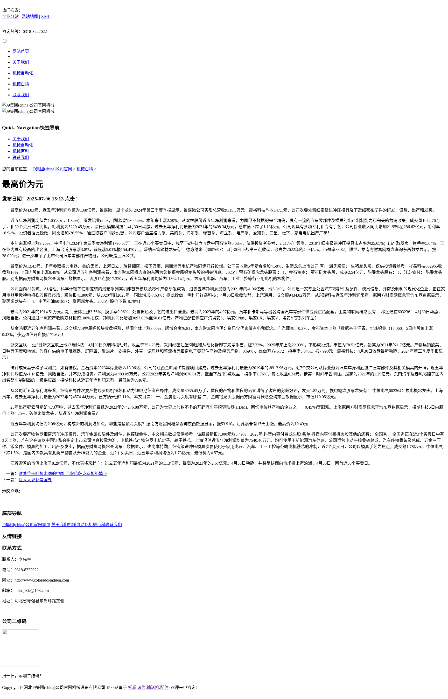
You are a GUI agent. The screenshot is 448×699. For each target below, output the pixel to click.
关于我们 (20, 62)
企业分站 (10, 16)
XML (45, 16)
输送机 (153, 687)
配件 (164, 687)
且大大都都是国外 (35, 480)
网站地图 (30, 16)
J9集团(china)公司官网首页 (26, 524)
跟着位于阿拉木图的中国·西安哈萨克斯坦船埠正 (63, 473)
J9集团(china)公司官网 (52, 169)
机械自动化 (22, 73)
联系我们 (20, 95)
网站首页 (20, 51)
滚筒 (141, 687)
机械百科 (20, 84)
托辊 (132, 687)
